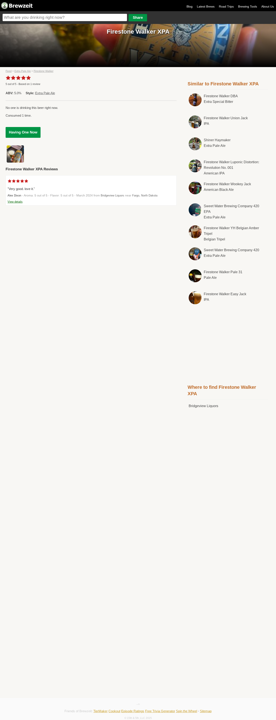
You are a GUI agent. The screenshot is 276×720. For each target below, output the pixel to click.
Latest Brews (206, 6)
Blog (190, 6)
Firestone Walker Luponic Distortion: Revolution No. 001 (231, 167)
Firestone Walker (43, 71)
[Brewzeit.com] (17, 8)
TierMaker (100, 711)
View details (15, 201)
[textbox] (65, 17)
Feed (9, 71)
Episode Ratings (132, 711)
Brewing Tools (247, 6)
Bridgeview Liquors (112, 195)
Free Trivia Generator (160, 711)
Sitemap (206, 711)
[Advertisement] (227, 343)
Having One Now (23, 132)
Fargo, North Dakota (144, 195)
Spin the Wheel (186, 711)
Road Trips (226, 6)
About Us (267, 6)
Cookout (114, 711)
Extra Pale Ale (22, 71)
